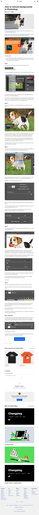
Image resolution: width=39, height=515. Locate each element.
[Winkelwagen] (37, 1)
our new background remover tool (24, 34)
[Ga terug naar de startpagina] (17, 1)
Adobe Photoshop (12, 32)
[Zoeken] (34, 1)
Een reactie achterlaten (9, 373)
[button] (19, 339)
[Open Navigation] (1, 1)
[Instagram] (20, 501)
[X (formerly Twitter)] (18, 501)
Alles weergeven (31, 405)
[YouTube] (22, 501)
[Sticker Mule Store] (16, 501)
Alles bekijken (32, 348)
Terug (7, 4)
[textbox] (19, 185)
